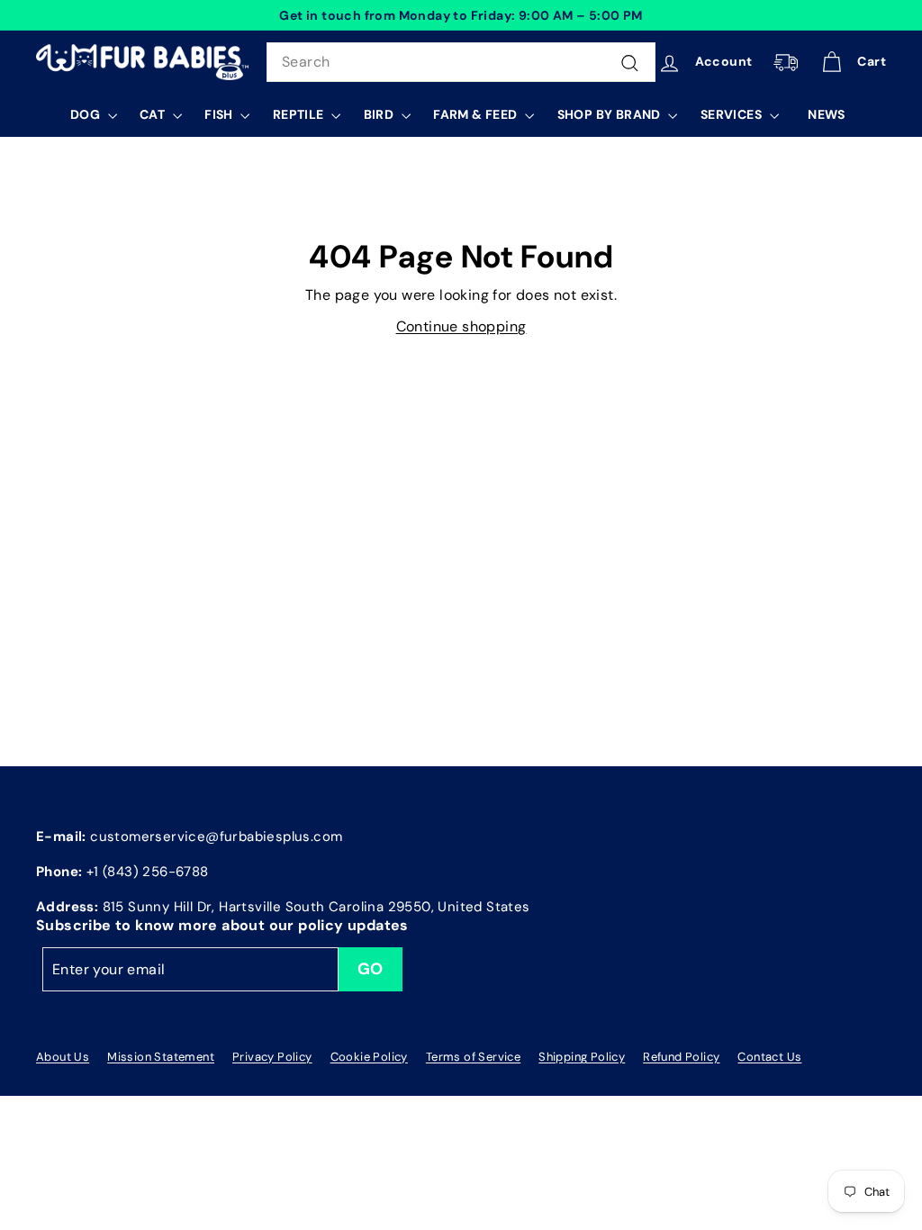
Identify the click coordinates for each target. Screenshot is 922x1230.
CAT (154, 114)
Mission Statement (160, 1056)
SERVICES (733, 114)
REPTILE (300, 114)
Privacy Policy (272, 1056)
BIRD (380, 114)
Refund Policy (681, 1056)
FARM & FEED (476, 114)
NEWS (826, 114)
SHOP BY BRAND (610, 114)
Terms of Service (473, 1056)
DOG (87, 114)
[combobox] (461, 62)
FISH (220, 114)
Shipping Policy (581, 1056)
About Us (62, 1056)
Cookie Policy (369, 1056)
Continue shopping (461, 326)
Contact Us (769, 1056)
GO (370, 969)
